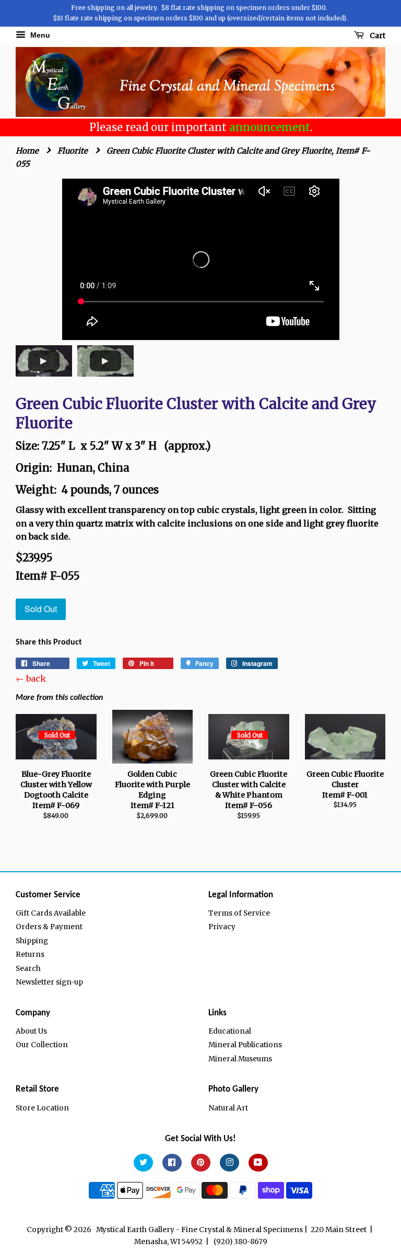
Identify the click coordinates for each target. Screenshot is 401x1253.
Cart (376, 35)
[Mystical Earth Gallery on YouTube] (258, 1162)
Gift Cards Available (51, 913)
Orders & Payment (49, 926)
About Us (31, 1031)
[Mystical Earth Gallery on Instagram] (229, 1162)
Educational (229, 1031)
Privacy (221, 926)
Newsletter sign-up (49, 982)
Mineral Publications (245, 1044)
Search (28, 968)
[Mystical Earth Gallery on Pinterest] (200, 1162)
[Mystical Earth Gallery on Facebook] (172, 1162)
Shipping (32, 940)
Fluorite (72, 151)
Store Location (42, 1108)
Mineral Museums (240, 1059)
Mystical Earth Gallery (135, 1229)
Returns (30, 954)
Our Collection (42, 1044)
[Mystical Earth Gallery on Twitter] (143, 1162)
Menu (39, 35)
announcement (269, 127)
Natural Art (228, 1108)
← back (31, 678)
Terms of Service (239, 913)
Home (27, 151)
